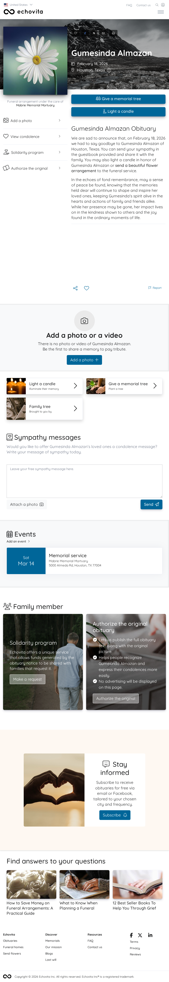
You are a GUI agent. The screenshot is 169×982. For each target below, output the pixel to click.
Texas (99, 70)
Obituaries (10, 941)
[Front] (22, 12)
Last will (50, 960)
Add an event (16, 541)
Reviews (135, 954)
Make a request (27, 679)
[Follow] (87, 288)
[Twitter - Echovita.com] (140, 936)
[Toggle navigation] (161, 11)
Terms (134, 942)
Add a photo (81, 359)
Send (148, 504)
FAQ (129, 5)
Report (157, 288)
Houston (85, 70)
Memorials (52, 941)
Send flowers (12, 953)
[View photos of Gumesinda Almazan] (35, 61)
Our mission (53, 947)
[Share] (76, 288)
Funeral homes (13, 947)
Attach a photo (24, 504)
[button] (18, 5)
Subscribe (112, 815)
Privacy (135, 948)
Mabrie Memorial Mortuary (35, 105)
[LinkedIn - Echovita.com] (150, 936)
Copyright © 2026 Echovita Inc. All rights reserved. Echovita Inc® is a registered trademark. (74, 976)
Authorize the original (115, 698)
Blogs (49, 953)
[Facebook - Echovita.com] (131, 936)
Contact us (143, 5)
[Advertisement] (118, 254)
